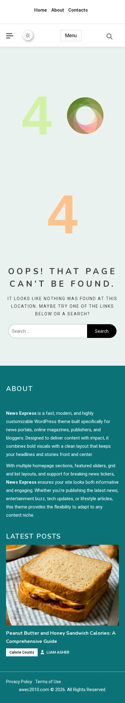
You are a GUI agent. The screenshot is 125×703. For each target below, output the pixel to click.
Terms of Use (48, 681)
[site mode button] (28, 35)
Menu (71, 35)
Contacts (78, 10)
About (57, 10)
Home (40, 10)
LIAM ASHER (57, 652)
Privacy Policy (19, 681)
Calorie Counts (21, 652)
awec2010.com (34, 689)
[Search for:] (47, 331)
